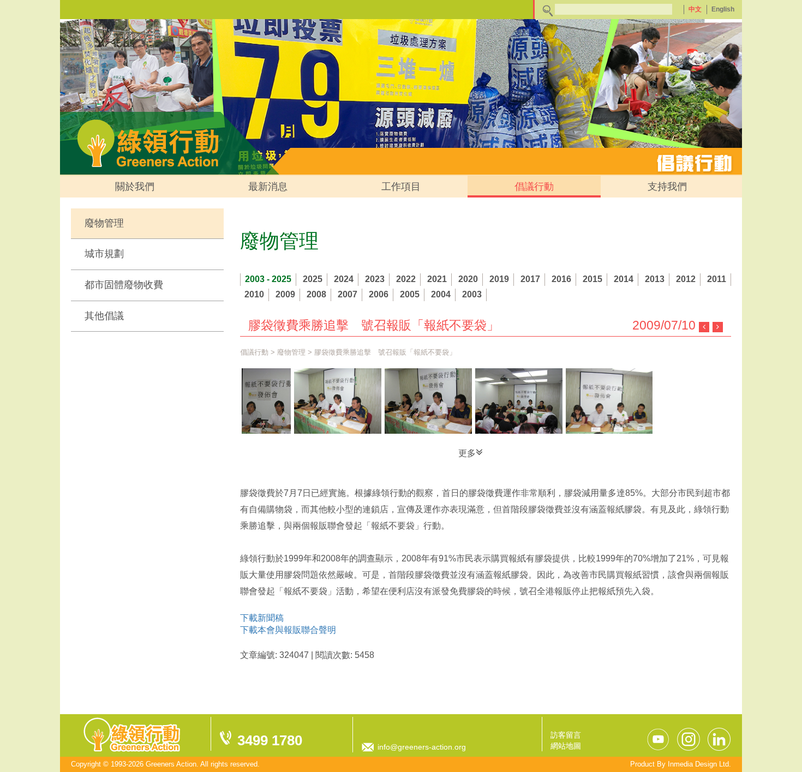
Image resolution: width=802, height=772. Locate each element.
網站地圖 (565, 745)
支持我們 (667, 186)
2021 (437, 279)
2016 (561, 279)
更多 (467, 453)
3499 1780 (269, 740)
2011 (716, 279)
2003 (472, 294)
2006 (378, 294)
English (722, 9)
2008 (316, 294)
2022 (406, 279)
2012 (686, 279)
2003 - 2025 (268, 279)
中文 (695, 9)
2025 (312, 279)
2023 (375, 279)
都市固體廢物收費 (124, 284)
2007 (347, 294)
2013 (655, 279)
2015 (592, 279)
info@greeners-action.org (422, 747)
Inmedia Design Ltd (698, 764)
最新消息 (268, 186)
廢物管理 (104, 223)
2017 (530, 279)
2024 (344, 279)
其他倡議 (104, 315)
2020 (468, 279)
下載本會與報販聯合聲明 (288, 630)
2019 (499, 279)
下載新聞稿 (262, 618)
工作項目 (401, 186)
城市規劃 (104, 253)
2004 (441, 294)
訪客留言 (565, 735)
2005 (410, 294)
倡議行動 (534, 186)
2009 (285, 294)
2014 (623, 279)
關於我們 (134, 186)
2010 (254, 294)
